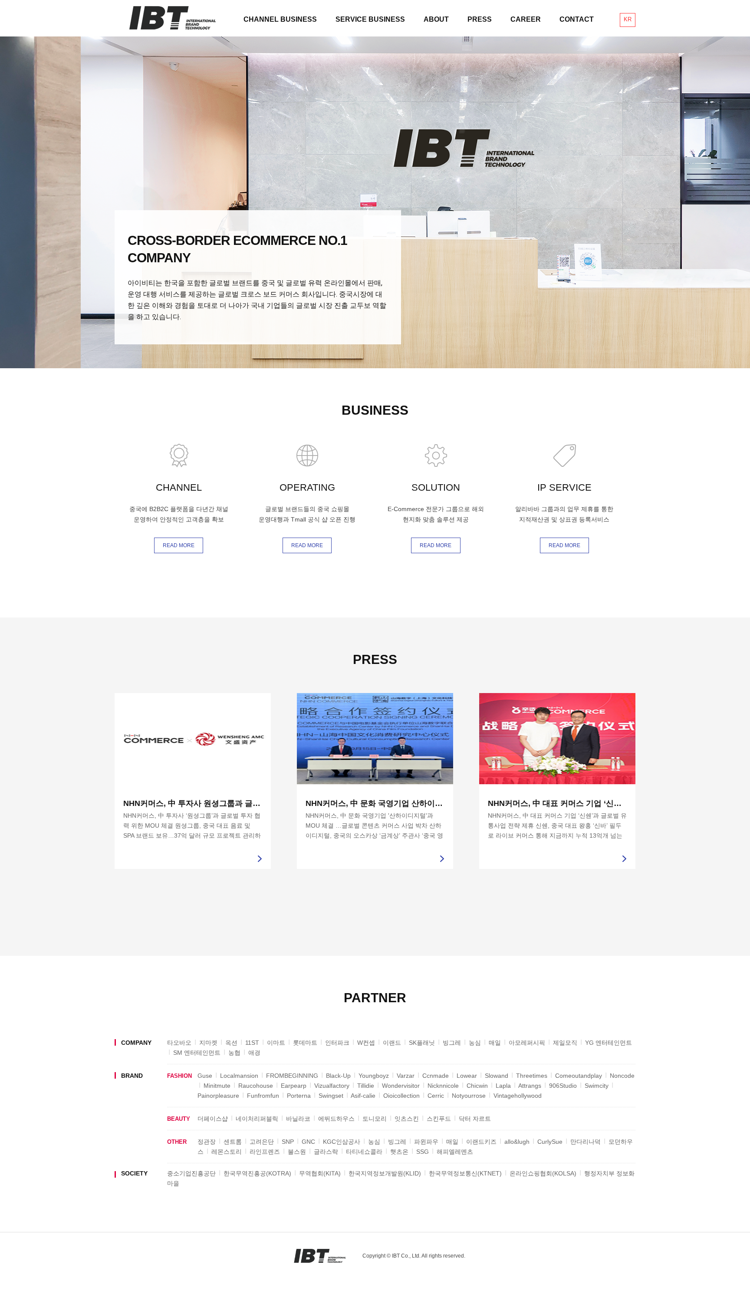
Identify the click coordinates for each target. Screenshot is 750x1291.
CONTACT (576, 19)
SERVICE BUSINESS (370, 19)
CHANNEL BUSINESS (280, 19)
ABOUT (436, 19)
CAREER (525, 19)
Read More (178, 545)
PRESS (479, 19)
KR (628, 19)
